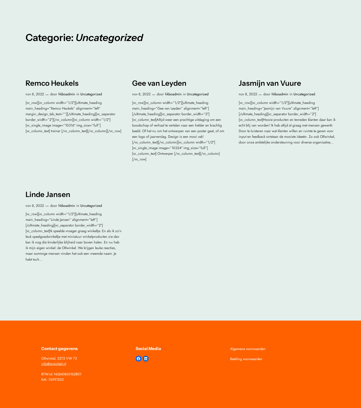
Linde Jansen (48, 194)
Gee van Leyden (159, 83)
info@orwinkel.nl (53, 363)
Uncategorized (91, 94)
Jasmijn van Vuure (270, 83)
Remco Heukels (52, 83)
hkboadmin (66, 94)
